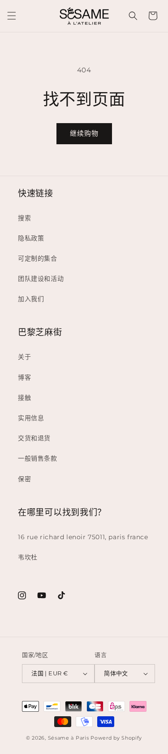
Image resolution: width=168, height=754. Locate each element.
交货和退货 (34, 438)
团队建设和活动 (41, 279)
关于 (24, 357)
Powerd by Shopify (116, 738)
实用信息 (31, 418)
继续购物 (84, 133)
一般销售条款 (37, 458)
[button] (12, 16)
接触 (24, 398)
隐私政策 (31, 238)
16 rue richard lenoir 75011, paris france (83, 537)
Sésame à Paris (68, 738)
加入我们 (31, 299)
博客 (24, 377)
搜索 (24, 218)
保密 (24, 479)
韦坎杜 (28, 557)
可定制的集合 (37, 258)
